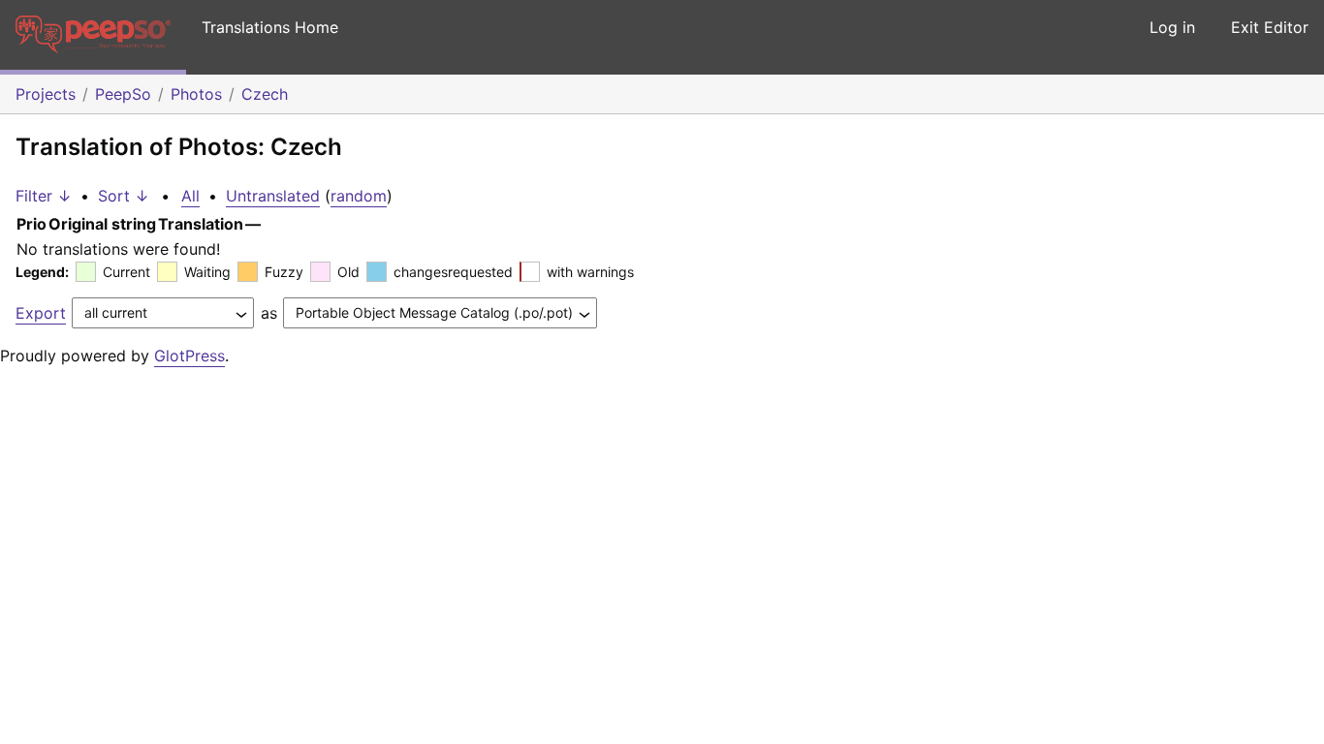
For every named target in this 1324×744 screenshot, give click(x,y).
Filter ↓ (44, 195)
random (359, 195)
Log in (1172, 27)
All (190, 195)
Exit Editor (1269, 27)
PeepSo (123, 94)
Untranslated (273, 195)
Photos (196, 94)
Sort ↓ (123, 195)
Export (41, 313)
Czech (264, 94)
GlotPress (189, 355)
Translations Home (270, 27)
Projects (46, 94)
